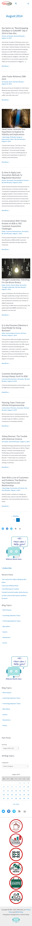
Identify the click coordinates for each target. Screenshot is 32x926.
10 (28, 787)
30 (24, 798)
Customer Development (13, 231)
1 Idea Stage (5, 137)
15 (20, 791)
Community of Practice (9, 408)
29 (20, 798)
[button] (16, 3)
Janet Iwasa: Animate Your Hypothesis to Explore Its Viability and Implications (13, 132)
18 (4, 795)
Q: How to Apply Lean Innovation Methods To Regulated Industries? (12, 175)
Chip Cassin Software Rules (10, 585)
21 (16, 795)
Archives (4, 744)
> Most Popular (6, 610)
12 (8, 791)
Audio (3, 231)
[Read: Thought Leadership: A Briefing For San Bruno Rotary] (16, 268)
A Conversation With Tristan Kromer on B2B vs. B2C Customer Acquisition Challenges (14, 225)
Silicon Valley (15, 285)
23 (24, 795)
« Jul (14, 804)
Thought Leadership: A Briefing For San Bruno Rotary (16, 281)
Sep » (17, 804)
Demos (4, 180)
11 (4, 791)
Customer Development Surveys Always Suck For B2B (15, 375)
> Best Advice (6, 626)
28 (16, 798)
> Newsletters (6, 637)
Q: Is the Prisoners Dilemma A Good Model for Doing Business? (15, 328)
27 (12, 798)
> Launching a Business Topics (11, 615)
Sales (3, 333)
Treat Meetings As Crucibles (10, 589)
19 (8, 795)
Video (12, 139)
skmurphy (10, 36)
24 (28, 795)
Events (4, 36)
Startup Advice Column (21, 180)
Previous (15, 516)
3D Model (13, 137)
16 (24, 791)
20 (12, 795)
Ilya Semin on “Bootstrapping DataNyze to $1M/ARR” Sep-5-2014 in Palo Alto (15, 30)
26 (8, 798)
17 (28, 791)
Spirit (10, 82)
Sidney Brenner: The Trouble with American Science (14, 437)
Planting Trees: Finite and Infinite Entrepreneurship (13, 403)
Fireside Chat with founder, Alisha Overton (15, 592)
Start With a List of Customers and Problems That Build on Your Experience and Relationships (15, 481)
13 (12, 791)
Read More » (5, 66)
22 (20, 795)
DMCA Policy (19, 912)
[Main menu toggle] (28, 4)
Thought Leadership (8, 287)
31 (28, 798)
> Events (4, 643)
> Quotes (4, 632)
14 (16, 791)
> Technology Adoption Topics (11, 621)
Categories (5, 762)
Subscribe (7, 568)
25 (4, 798)
